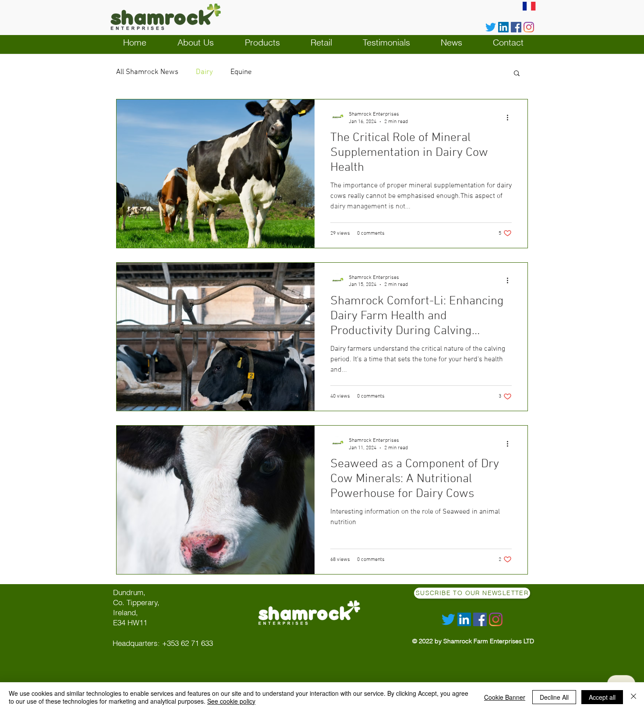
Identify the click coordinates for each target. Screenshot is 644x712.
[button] (517, 73)
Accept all (602, 697)
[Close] (633, 697)
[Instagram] (529, 27)
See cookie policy (231, 701)
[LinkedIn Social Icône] (503, 27)
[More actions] (510, 117)
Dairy (204, 72)
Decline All (554, 697)
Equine (241, 72)
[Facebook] (516, 27)
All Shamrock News (147, 72)
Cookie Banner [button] (504, 697)
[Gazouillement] (490, 27)
